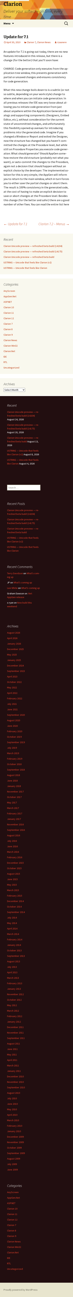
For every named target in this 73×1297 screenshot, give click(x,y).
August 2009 (13, 1158)
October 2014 (14, 906)
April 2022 (12, 693)
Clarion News (44, 42)
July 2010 (12, 1098)
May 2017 (12, 802)
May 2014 (12, 923)
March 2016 (13, 851)
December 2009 (15, 1136)
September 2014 (16, 912)
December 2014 (15, 901)
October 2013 (14, 950)
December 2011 (15, 1027)
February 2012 (14, 1016)
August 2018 (13, 775)
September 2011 (16, 1038)
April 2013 (12, 972)
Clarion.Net (9, 351)
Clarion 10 (9, 307)
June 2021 (12, 709)
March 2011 (13, 1065)
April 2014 (12, 928)
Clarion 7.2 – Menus (53, 224)
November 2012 (15, 994)
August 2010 (13, 1092)
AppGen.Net (10, 296)
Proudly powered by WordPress (21, 1289)
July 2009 (12, 1164)
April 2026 (12, 638)
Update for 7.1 (15, 224)
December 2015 (15, 862)
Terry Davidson (15, 573)
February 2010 (14, 1125)
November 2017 (15, 791)
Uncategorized (11, 367)
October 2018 (14, 764)
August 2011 (13, 1043)
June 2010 (12, 1103)
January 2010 (14, 1131)
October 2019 (14, 736)
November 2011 (15, 1032)
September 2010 (16, 1087)
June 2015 (12, 879)
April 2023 (12, 676)
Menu (7, 23)
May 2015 (12, 884)
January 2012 (14, 1021)
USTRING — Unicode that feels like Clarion (25, 268)
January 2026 (14, 643)
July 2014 (12, 917)
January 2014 (14, 945)
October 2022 (14, 682)
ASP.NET (8, 301)
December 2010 (15, 1076)
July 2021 (12, 703)
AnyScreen (9, 290)
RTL (5, 362)
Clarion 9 (8, 334)
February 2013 (14, 983)
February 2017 (14, 813)
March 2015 (13, 890)
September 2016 (16, 830)
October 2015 (14, 868)
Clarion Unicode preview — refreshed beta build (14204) (33, 246)
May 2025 (12, 654)
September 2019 (16, 742)
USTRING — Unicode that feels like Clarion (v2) (28, 262)
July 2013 (12, 966)
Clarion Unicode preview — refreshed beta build (29, 257)
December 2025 (15, 649)
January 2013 (14, 988)
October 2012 (14, 999)
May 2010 (12, 1109)
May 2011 (12, 1054)
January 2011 (14, 1071)
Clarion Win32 (11, 345)
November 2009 (15, 1142)
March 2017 (13, 808)
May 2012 (12, 1005)
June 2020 (12, 725)
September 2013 (16, 956)
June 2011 (12, 1049)
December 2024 (15, 665)
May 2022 (12, 687)
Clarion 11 (9, 312)
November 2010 (15, 1082)
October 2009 (14, 1147)
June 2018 (12, 780)
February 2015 (14, 895)
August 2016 (13, 835)
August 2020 (13, 720)
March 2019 (13, 753)
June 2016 (12, 846)
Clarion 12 (9, 318)
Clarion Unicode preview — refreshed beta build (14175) (33, 251)
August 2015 (13, 873)
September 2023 (16, 671)
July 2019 (12, 747)
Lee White (12, 588)
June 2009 (12, 1169)
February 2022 (14, 698)
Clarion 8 (8, 329)
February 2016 (14, 857)
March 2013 (13, 977)
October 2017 (14, 797)
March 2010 (13, 1120)
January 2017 (14, 819)
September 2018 (16, 769)
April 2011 (12, 1060)
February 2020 (14, 731)
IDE (5, 356)
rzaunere (62, 42)
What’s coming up (22, 582)
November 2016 (15, 824)
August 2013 (13, 961)
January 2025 (14, 660)
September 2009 (16, 1153)
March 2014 (13, 934)
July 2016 (12, 840)
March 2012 (13, 1010)
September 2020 (16, 714)
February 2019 (14, 758)
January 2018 (14, 786)
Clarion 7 (31, 42)
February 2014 (14, 939)
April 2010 (12, 1114)
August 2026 (13, 632)
